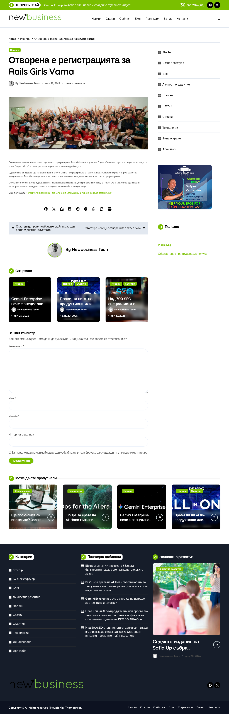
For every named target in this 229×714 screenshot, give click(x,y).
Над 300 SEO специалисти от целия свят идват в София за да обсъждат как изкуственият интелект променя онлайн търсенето (116, 631)
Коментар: (16, 346)
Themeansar (73, 707)
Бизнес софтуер (173, 63)
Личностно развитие (176, 84)
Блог (138, 18)
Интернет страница (21, 434)
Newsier (55, 707)
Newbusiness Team (90, 249)
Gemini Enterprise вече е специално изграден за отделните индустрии (116, 600)
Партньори (152, 18)
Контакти (182, 18)
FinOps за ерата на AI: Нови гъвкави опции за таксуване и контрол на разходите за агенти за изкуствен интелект (116, 586)
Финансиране (171, 138)
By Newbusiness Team (27, 83)
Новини (96, 18)
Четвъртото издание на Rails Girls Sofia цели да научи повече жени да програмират (68, 192)
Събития (124, 18)
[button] (216, 611)
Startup (167, 52)
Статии (110, 18)
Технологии (170, 127)
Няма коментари (75, 83)
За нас (168, 18)
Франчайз (169, 149)
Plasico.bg (164, 244)
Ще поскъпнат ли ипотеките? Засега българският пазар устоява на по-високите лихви (114, 569)
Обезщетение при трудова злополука (182, 253)
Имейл (14, 416)
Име (12, 398)
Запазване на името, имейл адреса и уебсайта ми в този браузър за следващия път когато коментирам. (79, 452)
